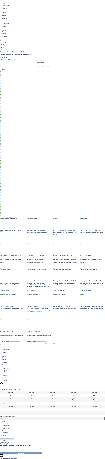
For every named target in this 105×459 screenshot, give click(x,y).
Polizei (5, 8)
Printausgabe (5, 14)
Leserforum (7, 10)
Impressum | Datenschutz (5, 388)
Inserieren (4, 17)
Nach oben (3, 386)
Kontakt (4, 15)
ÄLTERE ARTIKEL (54, 343)
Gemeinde (6, 7)
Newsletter (4, 18)
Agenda (4, 12)
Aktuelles (6, 5)
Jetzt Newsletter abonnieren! (9, 458)
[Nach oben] (1, 383)
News (3, 3)
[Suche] (104, 418)
